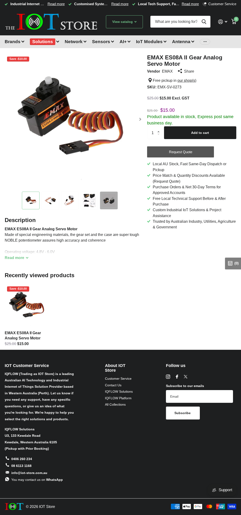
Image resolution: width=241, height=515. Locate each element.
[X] (185, 376)
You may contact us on (37, 480)
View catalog (123, 22)
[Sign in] (222, 21)
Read (14, 257)
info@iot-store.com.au (29, 473)
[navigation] (31, 200)
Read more (56, 4)
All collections (14, 44)
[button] (140, 119)
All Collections (115, 404)
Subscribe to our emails (185, 386)
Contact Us (113, 385)
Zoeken (203, 22)
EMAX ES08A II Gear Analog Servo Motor (23, 335)
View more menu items (205, 41)
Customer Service (118, 378)
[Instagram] (168, 377)
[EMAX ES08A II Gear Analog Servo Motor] (26, 305)
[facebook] (177, 377)
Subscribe (183, 413)
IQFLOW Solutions (119, 391)
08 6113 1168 (21, 466)
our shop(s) (186, 80)
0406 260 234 (21, 459)
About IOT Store (115, 368)
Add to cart (200, 133)
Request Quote (180, 152)
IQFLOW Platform (118, 398)
